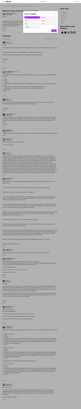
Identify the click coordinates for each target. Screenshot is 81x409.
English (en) (42, 1)
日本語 (26, 23)
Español (43, 17)
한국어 (43, 23)
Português (27, 26)
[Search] (75, 1)
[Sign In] (78, 1)
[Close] (56, 14)
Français (43, 20)
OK (54, 30)
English (26, 17)
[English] (8, 2)
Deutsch (27, 20)
